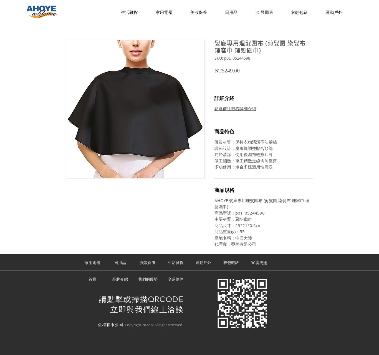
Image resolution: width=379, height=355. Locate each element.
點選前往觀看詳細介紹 (235, 108)
